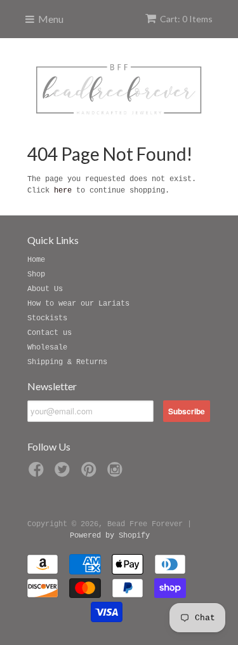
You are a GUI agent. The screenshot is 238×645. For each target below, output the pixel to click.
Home (36, 259)
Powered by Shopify (110, 535)
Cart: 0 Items (186, 18)
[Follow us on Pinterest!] (90, 473)
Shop (36, 274)
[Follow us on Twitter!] (64, 473)
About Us (45, 289)
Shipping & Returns (67, 362)
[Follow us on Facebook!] (38, 473)
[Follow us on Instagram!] (116, 473)
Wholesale (47, 347)
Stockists (47, 318)
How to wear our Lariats (78, 303)
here (63, 190)
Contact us (49, 333)
